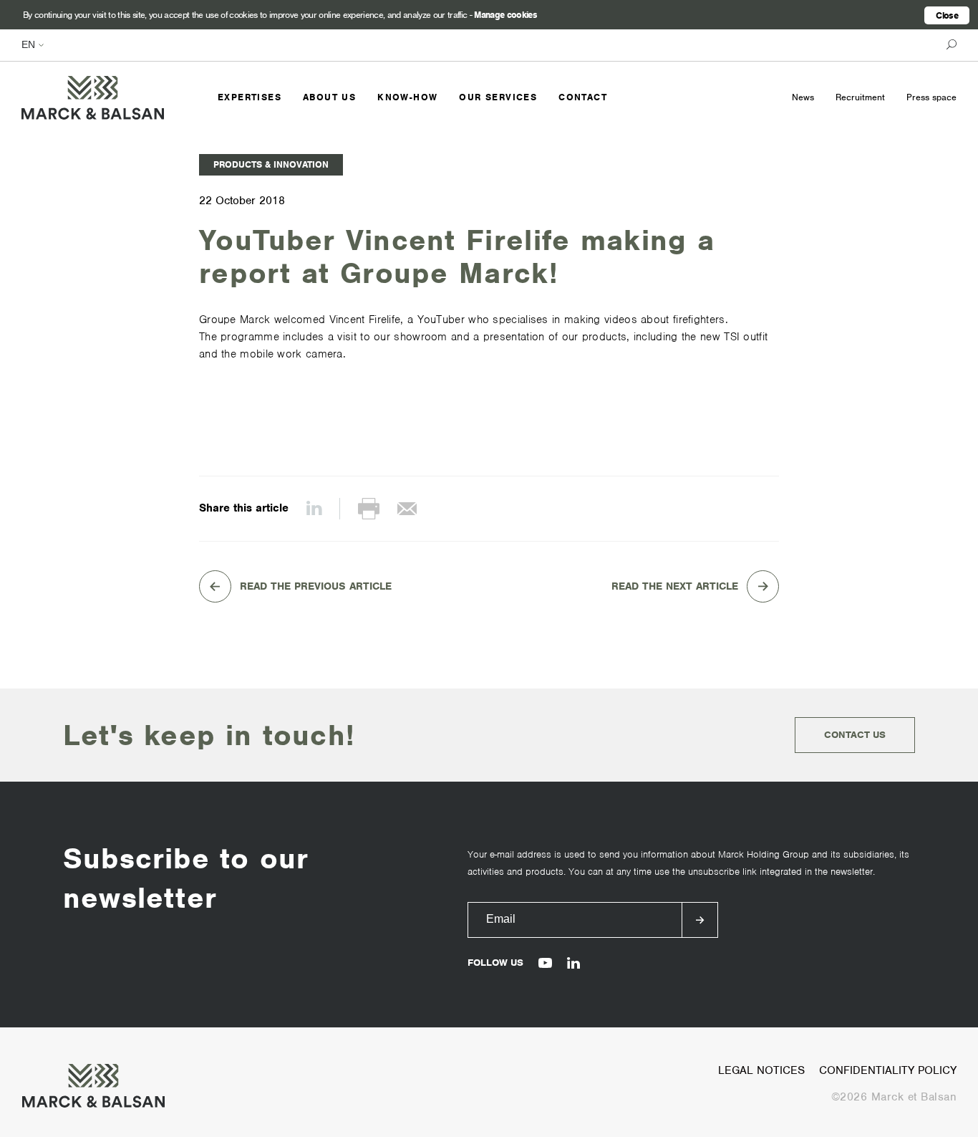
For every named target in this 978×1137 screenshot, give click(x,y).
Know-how (407, 97)
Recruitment (860, 97)
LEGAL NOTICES (761, 1070)
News (803, 97)
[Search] (948, 45)
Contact (582, 97)
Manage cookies (505, 15)
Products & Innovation (271, 164)
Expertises (249, 97)
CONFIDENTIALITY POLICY (888, 1070)
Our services (498, 97)
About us (329, 97)
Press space (931, 97)
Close (947, 15)
